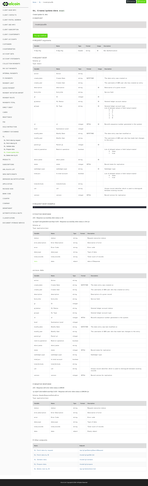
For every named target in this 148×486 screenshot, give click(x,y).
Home (34, 2)
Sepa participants (10, 174)
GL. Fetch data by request (12, 140)
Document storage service (14, 223)
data (35, 261)
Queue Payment (9, 88)
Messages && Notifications (13, 179)
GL (4, 136)
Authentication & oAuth (12, 213)
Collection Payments (11, 63)
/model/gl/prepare (86, 464)
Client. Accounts (10, 39)
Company (6, 203)
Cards (5, 112)
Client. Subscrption (11, 29)
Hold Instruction (10, 127)
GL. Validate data (9, 146)
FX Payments (8, 78)
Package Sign (8, 188)
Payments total (9, 102)
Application (7, 184)
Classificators (9, 218)
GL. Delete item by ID (11, 155)
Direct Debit (8, 107)
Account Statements (11, 58)
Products (6, 159)
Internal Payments (10, 73)
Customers (7, 44)
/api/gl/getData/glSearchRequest (91, 450)
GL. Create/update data (11, 152)
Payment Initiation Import (13, 93)
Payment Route (9, 97)
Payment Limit (8, 83)
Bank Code (7, 193)
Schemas (131, 1)
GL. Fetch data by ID (10, 143)
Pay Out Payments (10, 68)
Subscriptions (8, 164)
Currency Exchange (11, 131)
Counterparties (9, 49)
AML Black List (9, 169)
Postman (142, 1)
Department (7, 208)
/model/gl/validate (86, 459)
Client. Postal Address (12, 20)
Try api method (40, 36)
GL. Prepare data (9, 149)
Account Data (8, 54)
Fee (4, 122)
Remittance (7, 117)
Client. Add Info (9, 24)
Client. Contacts (9, 15)
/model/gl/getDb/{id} (87, 455)
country (6, 198)
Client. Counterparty (11, 34)
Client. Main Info (9, 10)
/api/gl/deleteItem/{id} (88, 469)
